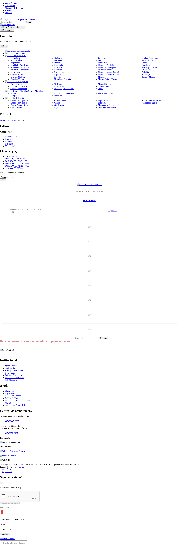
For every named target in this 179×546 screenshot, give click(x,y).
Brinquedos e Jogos (18, 86)
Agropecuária (16, 60)
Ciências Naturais (17, 79)
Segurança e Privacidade (15, 405)
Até (11, 156)
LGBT (101, 60)
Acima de (14, 168)
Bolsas (13, 93)
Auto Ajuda (15, 72)
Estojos (13, 96)
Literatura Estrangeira (107, 67)
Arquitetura (15, 63)
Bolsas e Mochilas (35, 91)
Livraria (22, 56)
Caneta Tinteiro (60, 100)
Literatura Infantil (105, 70)
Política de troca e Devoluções (17, 400)
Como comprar (11, 391)
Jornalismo (102, 58)
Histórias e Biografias (63, 79)
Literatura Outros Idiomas (108, 74)
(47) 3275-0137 (11, 433)
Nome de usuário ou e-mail (12, 519)
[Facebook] (6, 15)
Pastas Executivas (105, 93)
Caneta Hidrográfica (18, 103)
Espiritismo (59, 72)
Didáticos (58, 60)
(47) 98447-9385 (12, 421)
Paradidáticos (147, 60)
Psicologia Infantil (149, 67)
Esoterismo (58, 70)
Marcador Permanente (107, 107)
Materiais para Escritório (64, 89)
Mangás (101, 77)
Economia (58, 65)
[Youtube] (9, 15)
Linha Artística (60, 86)
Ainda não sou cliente (14, 543)
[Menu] (4, 46)
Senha (3, 524)
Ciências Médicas (17, 77)
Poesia (144, 63)
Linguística (102, 63)
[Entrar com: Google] (1, 512)
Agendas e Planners (18, 84)
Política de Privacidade (14, 377)
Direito (57, 63)
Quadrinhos (146, 70)
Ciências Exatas (17, 74)
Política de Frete (12, 398)
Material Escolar (105, 84)
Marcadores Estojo (149, 103)
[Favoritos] (7, 24)
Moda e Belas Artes (150, 58)
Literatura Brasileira (106, 65)
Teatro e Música (148, 77)
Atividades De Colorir (19, 67)
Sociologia (146, 74)
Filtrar (3, 180)
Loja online (26, 51)
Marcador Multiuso (106, 105)
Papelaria (24, 81)
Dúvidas (8, 13)
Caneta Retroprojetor (19, 105)
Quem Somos (11, 3)
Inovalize (22, 467)
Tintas (100, 89)
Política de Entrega (13, 396)
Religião (145, 72)
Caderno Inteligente (18, 89)
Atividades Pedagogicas (20, 70)
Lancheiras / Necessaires (64, 93)
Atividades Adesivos (19, 65)
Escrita (21, 98)
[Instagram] (7, 15)
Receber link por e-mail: (10, 488)
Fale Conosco (11, 380)
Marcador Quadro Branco (152, 100)
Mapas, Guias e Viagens (108, 79)
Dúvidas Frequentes (13, 375)
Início (2, 120)
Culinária (58, 58)
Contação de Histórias (14, 8)
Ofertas (21, 53)
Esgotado (112, 211)
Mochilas (58, 96)
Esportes (57, 74)
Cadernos (58, 84)
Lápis (56, 107)
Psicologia (146, 65)
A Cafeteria (10, 5)
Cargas (57, 103)
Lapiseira (102, 103)
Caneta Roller (16, 107)
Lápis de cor (103, 100)
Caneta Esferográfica (19, 100)
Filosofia (57, 77)
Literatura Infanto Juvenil (108, 72)
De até (16, 159)
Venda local (10, 146)
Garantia (8, 403)
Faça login (5, 534)
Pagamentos (10, 393)
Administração (16, 58)
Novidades (11, 120)
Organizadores (104, 86)
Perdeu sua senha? (7, 538)
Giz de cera (59, 105)
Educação (58, 67)
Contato (8, 10)
